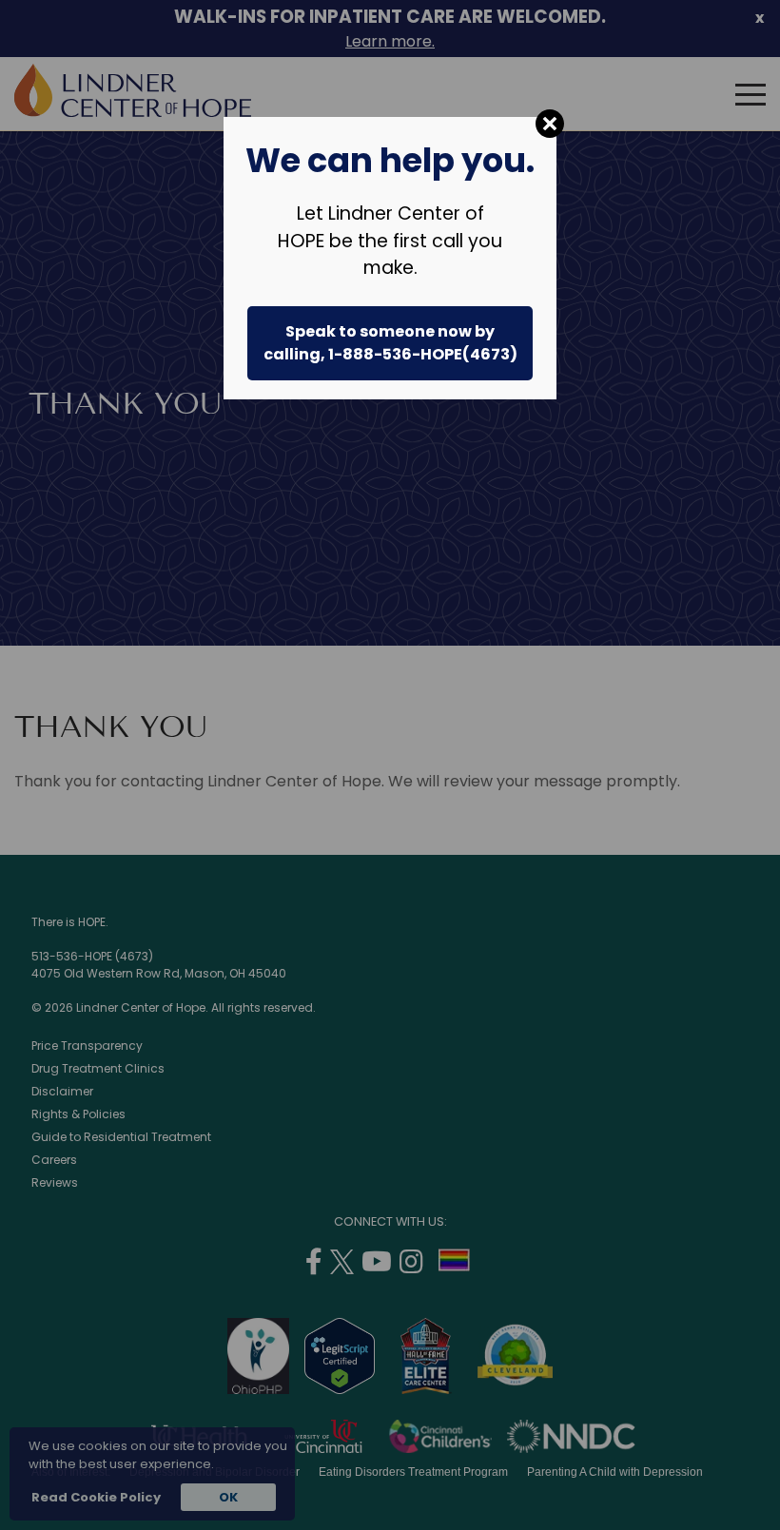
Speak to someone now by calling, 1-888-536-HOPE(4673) (390, 342)
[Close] (550, 123)
